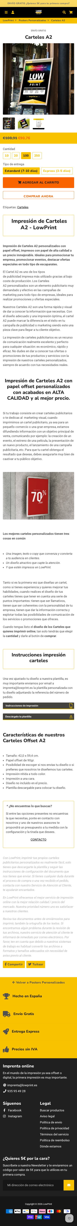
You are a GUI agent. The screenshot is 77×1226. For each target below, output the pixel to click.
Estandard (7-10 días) (21, 171)
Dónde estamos (50, 1146)
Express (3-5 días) (57, 171)
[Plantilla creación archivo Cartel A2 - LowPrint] (38, 719)
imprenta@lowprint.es (22, 1085)
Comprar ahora (38, 196)
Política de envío (51, 1122)
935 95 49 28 (16, 1091)
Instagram (14, 1116)
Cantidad (9, 149)
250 (37, 156)
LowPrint (8, 20)
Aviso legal (47, 1116)
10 (7, 156)
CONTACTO (38, 839)
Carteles (22, 207)
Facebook (14, 1110)
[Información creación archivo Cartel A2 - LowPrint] (38, 708)
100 (26, 156)
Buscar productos (52, 1110)
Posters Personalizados (32, 20)
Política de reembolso (55, 1140)
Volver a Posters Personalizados (40, 982)
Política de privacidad (54, 1128)
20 (16, 156)
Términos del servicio (54, 1134)
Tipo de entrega (13, 164)
